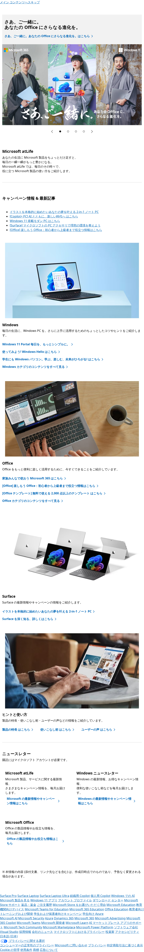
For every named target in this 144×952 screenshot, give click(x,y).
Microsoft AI (8, 918)
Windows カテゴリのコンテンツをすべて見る (33, 367)
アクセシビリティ (127, 932)
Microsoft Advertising (110, 918)
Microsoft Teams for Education (47, 909)
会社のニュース (42, 932)
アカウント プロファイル (75, 900)
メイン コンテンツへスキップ (20, 2)
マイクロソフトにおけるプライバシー (79, 932)
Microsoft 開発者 (53, 923)
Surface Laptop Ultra (54, 896)
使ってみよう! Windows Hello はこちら (29, 352)
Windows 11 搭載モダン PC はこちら (35, 221)
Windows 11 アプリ (43, 900)
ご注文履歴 (44, 905)
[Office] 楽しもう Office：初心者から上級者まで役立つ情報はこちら (56, 230)
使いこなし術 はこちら (55, 729)
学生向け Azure (93, 914)
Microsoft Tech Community (23, 927)
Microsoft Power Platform (94, 927)
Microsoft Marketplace (59, 927)
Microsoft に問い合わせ (71, 945)
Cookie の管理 (10, 950)
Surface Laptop (28, 896)
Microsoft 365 (84, 918)
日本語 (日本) (9, 936)
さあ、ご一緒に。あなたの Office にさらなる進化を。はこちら (47, 36)
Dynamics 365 (64, 918)
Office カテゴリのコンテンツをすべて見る (31, 501)
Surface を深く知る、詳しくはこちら (27, 619)
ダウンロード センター (108, 900)
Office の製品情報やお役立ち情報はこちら (32, 841)
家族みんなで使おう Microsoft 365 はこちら (32, 478)
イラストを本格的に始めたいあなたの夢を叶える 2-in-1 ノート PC (54, 212)
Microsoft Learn (77, 923)
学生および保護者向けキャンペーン (58, 914)
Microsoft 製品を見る (15, 900)
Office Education (116, 909)
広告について (49, 950)
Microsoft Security (31, 918)
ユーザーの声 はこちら (96, 729)
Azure (49, 918)
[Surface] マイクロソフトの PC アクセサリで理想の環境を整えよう (55, 225)
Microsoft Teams (28, 923)
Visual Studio (9, 932)
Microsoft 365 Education (86, 909)
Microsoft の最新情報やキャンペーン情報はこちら (31, 801)
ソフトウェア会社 (126, 927)
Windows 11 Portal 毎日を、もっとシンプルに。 (36, 344)
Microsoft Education (120, 905)
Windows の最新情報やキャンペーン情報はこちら (104, 801)
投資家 (109, 932)
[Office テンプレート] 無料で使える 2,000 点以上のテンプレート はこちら (52, 493)
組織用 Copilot (80, 896)
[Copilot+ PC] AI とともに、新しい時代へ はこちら (44, 216)
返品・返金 (28, 905)
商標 (36, 950)
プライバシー (97, 945)
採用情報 (25, 932)
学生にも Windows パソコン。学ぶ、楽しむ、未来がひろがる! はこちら (51, 359)
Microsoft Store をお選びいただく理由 (79, 905)
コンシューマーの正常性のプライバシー (27, 945)
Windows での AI (123, 896)
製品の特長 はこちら (16, 729)
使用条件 (26, 950)
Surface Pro (8, 896)
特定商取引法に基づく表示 (125, 945)
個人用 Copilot (100, 896)
